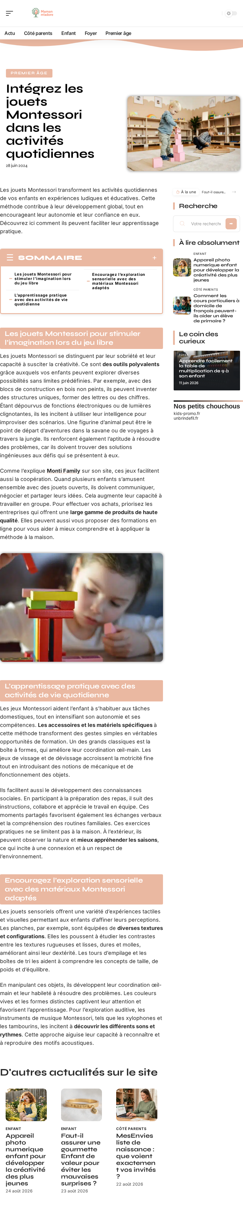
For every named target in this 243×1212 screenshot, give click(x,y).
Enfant (13, 1128)
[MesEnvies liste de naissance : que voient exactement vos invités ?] (136, 1105)
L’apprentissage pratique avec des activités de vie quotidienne (41, 299)
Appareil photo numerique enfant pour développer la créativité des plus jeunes (26, 1159)
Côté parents (131, 1128)
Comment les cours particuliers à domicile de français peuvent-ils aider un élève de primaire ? (216, 308)
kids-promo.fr (187, 413)
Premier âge (29, 73)
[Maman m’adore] (42, 13)
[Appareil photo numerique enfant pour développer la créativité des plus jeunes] (26, 1105)
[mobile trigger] (11, 13)
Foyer (183, 354)
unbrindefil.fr (186, 418)
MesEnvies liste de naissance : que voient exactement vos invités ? (136, 1156)
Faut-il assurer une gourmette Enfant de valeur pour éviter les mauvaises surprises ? (80, 1159)
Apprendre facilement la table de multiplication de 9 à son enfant (206, 368)
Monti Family (63, 471)
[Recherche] (216, 13)
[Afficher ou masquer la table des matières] (119, 257)
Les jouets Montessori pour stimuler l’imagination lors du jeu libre (43, 278)
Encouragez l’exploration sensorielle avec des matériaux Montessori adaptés (118, 281)
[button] (234, 192)
